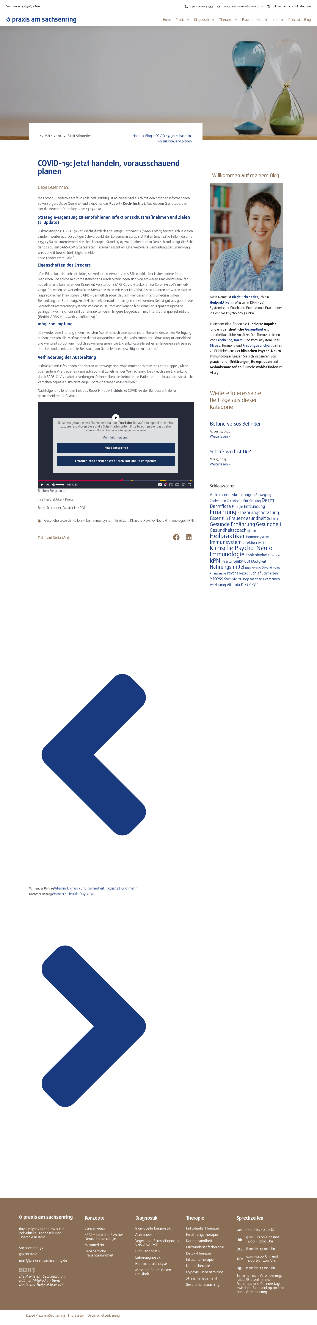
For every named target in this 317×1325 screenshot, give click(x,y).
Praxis (180, 20)
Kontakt (262, 20)
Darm (238, 340)
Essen (215, 518)
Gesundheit (254, 329)
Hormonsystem (257, 537)
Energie (237, 507)
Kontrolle (275, 555)
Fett (225, 519)
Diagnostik (201, 20)
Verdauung (218, 585)
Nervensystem (253, 568)
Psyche (233, 573)
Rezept (244, 573)
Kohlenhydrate (258, 555)
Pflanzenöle (218, 573)
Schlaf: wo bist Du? (230, 452)
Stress (215, 345)
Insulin (262, 543)
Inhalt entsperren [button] (116, 448)
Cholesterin (218, 501)
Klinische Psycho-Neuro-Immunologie (157, 520)
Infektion (121, 520)
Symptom (232, 579)
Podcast (294, 20)
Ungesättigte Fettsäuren (261, 579)
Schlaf (256, 573)
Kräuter (227, 562)
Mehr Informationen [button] (115, 438)
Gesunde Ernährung (232, 525)
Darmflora (220, 506)
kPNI (190, 520)
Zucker (251, 584)
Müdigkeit (258, 561)
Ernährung (224, 340)
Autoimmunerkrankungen (232, 495)
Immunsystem (103, 520)
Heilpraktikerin (222, 302)
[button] (176, 537)
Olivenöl (267, 567)
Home (167, 20)
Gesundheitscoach (57, 520)
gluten (251, 531)
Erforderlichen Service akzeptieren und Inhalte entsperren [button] (116, 461)
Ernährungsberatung (258, 512)
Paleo (277, 568)
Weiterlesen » (220, 436)
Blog (307, 20)
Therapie (225, 20)
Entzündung (254, 507)
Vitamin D (235, 585)
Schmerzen (270, 573)
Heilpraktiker (81, 520)
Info (275, 20)
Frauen (247, 20)
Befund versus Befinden (236, 424)
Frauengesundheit (247, 518)
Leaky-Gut (241, 561)
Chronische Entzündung (244, 501)
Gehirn (272, 519)
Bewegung (263, 495)
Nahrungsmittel (227, 567)
